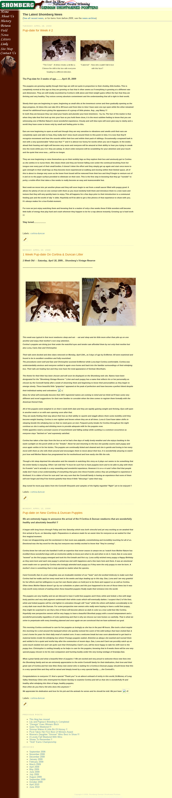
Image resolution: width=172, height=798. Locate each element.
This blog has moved (39, 719)
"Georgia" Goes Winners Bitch (44, 724)
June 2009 (34, 772)
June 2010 (34, 787)
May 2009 (34, 769)
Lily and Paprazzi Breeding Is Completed (49, 722)
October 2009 (35, 782)
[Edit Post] (25, 241)
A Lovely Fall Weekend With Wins (45, 737)
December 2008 (37, 757)
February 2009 (36, 762)
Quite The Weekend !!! (40, 727)
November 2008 (37, 754)
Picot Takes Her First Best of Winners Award (51, 732)
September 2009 (37, 779)
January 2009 (35, 759)
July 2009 (34, 774)
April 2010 (34, 784)
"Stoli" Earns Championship (42, 742)
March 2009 (35, 764)
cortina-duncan (37, 233)
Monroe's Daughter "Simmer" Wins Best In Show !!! (54, 734)
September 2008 (37, 751)
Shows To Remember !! (40, 739)
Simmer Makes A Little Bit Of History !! (48, 729)
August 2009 (35, 777)
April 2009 (34, 767)
